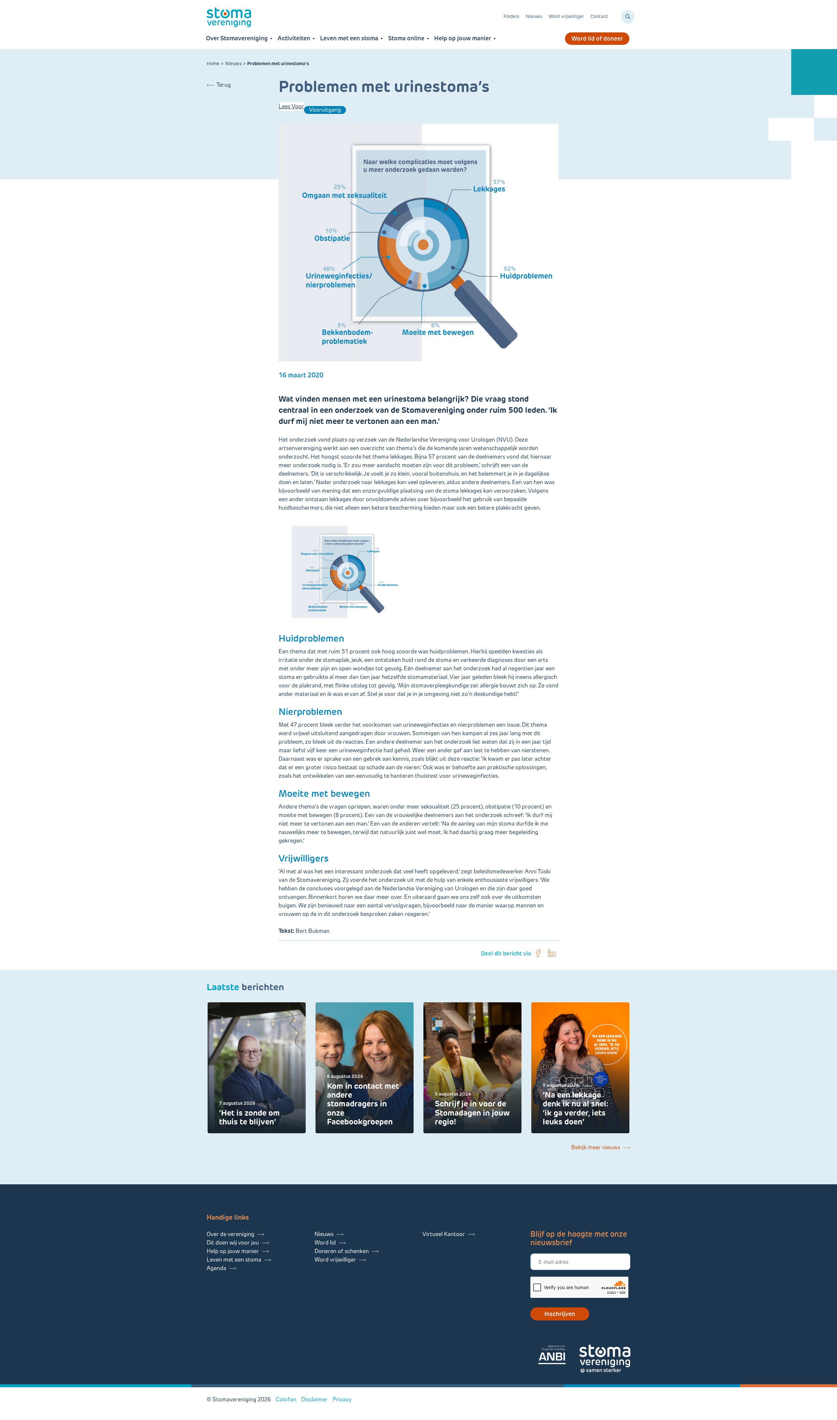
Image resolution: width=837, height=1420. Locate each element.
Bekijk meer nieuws (595, 1147)
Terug (223, 85)
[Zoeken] (627, 17)
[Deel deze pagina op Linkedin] (551, 953)
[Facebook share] (538, 953)
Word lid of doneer (597, 38)
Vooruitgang (325, 109)
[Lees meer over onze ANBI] (558, 1356)
